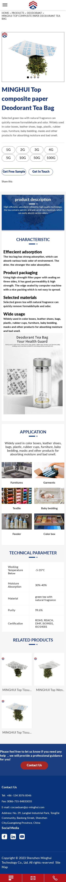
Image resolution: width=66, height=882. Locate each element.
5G (8, 158)
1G (8, 150)
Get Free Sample (14, 171)
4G (51, 150)
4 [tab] (38, 77)
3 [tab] (35, 77)
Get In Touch (40, 171)
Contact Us (34, 765)
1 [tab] (28, 77)
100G (51, 158)
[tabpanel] (33, 57)
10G (22, 158)
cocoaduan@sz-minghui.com (27, 807)
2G (22, 150)
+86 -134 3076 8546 (18, 795)
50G (37, 158)
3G (37, 150)
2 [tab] (31, 77)
